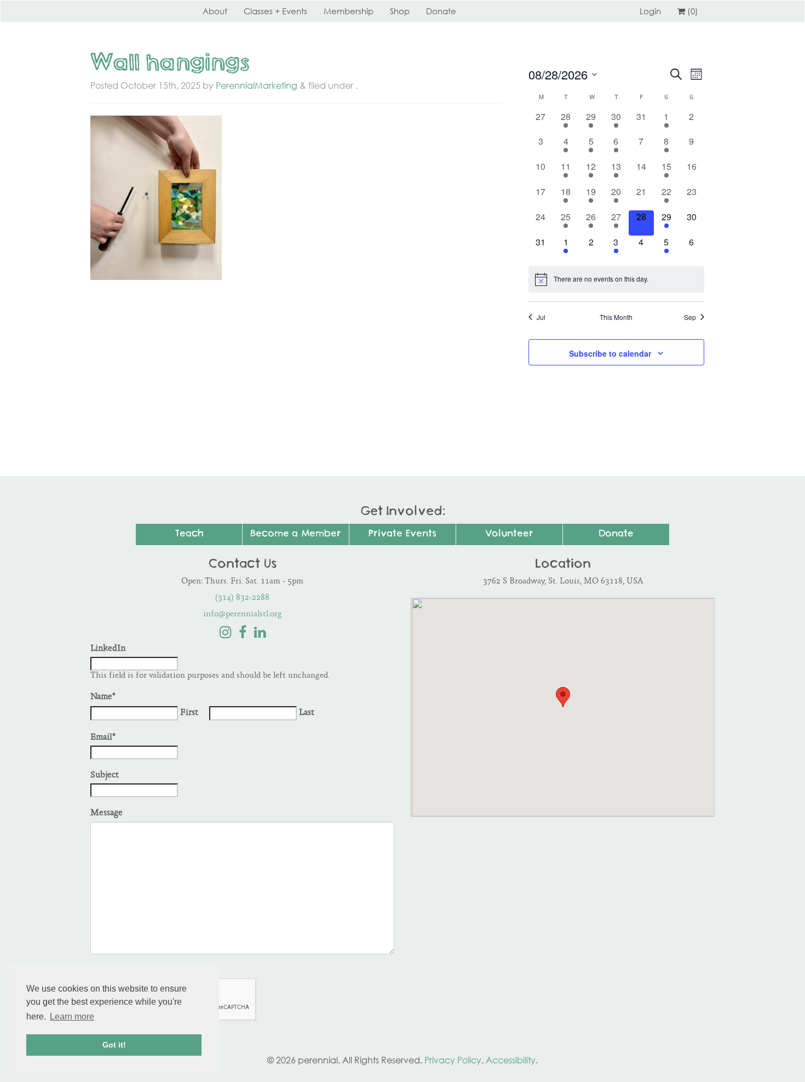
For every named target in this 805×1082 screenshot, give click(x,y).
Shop (400, 11)
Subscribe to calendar (610, 353)
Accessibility (511, 1060)
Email (103, 738)
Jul (541, 317)
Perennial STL (131, 11)
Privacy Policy (452, 1060)
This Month (616, 317)
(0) (692, 11)
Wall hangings (170, 64)
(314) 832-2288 (242, 598)
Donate (441, 11)
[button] (563, 697)
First (189, 713)
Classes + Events (275, 11)
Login (650, 11)
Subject (104, 775)
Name (103, 697)
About (215, 11)
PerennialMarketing (256, 85)
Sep (690, 317)
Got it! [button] (114, 1044)
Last (306, 713)
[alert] (616, 279)
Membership (348, 11)
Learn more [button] (72, 1016)
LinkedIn (107, 649)
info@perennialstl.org (242, 614)
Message (106, 813)
